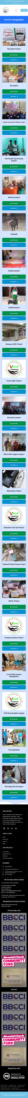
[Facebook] (11, 3)
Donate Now (15, 54)
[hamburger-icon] (16, 10)
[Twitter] (13, 3)
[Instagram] (16, 3)
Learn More (13, 59)
